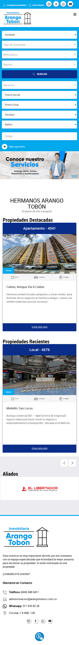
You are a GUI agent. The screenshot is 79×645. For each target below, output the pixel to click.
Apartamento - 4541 (39, 228)
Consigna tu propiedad (16, 5)
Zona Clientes (38, 5)
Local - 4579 (39, 349)
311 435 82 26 (24, 606)
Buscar (42, 74)
